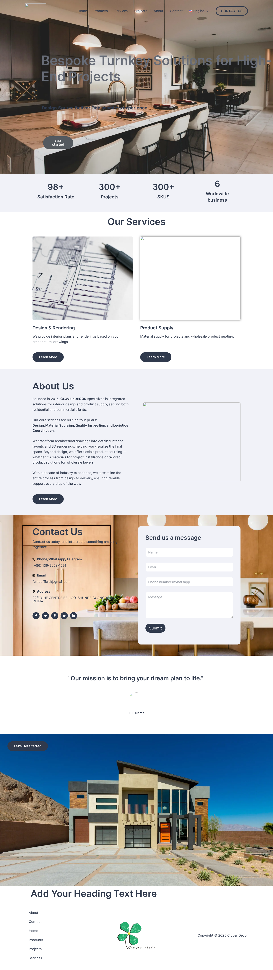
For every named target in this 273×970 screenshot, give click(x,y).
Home (82, 11)
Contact (176, 11)
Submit (155, 628)
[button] (207, 11)
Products (101, 11)
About (158, 11)
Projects (140, 11)
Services (121, 11)
